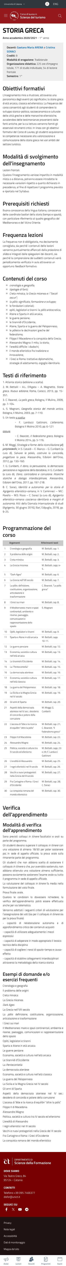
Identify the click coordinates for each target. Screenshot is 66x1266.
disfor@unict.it (12, 1197)
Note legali (9, 1229)
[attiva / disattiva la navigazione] (6, 15)
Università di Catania (13, 4)
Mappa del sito (11, 1249)
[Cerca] (60, 16)
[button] (24, 4)
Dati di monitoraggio (14, 1242)
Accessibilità (10, 1236)
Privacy (7, 1223)
